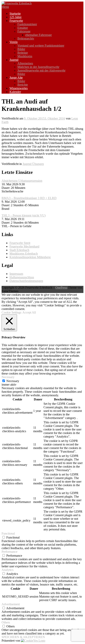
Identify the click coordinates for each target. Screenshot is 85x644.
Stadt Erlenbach (19, 250)
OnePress (61, 287)
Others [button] (6, 622)
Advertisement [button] (11, 604)
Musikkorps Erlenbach (23, 253)
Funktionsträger (27, 24)
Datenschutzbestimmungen (26, 280)
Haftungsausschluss (21, 277)
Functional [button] (8, 533)
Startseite (15, 13)
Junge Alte (16, 77)
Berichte (22, 84)
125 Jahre (15, 17)
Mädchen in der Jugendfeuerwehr (38, 67)
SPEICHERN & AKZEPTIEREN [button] (23, 637)
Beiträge (22, 52)
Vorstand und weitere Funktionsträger (40, 45)
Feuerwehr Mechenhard (24, 246)
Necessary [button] (8, 377)
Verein (13, 42)
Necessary (12, 381)
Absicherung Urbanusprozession (22, 180)
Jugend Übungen (33, 164)
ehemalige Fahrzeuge (38, 35)
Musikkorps (24, 56)
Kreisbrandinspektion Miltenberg (30, 257)
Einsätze (22, 27)
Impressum (16, 273)
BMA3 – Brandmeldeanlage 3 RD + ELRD (29, 198)
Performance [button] (9, 551)
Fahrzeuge (23, 31)
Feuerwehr (16, 20)
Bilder (21, 49)
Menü (5, 6)
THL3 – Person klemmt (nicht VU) (24, 215)
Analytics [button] (7, 570)
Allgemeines (25, 63)
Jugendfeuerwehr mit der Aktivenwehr (41, 70)
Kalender (15, 91)
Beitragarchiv (25, 38)
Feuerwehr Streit (19, 243)
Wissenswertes (18, 88)
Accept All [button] (29, 312)
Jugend (13, 59)
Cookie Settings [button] (11, 312)
